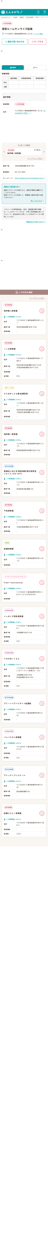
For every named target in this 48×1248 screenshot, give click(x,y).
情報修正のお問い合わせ (35, 222)
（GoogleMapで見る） (30, 111)
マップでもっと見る (34, 158)
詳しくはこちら (36, 201)
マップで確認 (38, 34)
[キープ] (41, 310)
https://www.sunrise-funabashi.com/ (29, 178)
